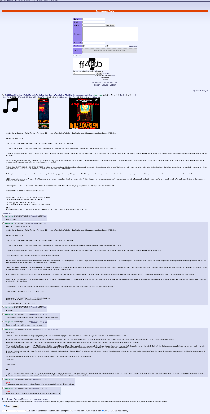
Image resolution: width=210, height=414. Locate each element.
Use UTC (108, 411)
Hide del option (63, 411)
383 (41, 388)
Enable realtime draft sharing (41, 411)
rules (113, 76)
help (34, 0)
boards (11, 0)
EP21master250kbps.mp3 (26, 97)
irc (53, 0)
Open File (6, 97)
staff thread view (39, 402)
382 (41, 379)
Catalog (104, 85)
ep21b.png (95, 97)
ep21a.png (62, 97)
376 (40, 216)
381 (41, 329)
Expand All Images (200, 90)
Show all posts (7, 213)
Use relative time (94, 411)
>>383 (55, 329)
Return (97, 85)
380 (41, 322)
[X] (132, 95)
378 (40, 307)
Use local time (78, 411)
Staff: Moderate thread (110, 82)
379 (41, 314)
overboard (19, 0)
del (135, 95)
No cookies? (107, 73)
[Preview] (123, 95)
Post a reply (27, 399)
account (28, 0)
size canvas (133, 46)
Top (3, 399)
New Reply (110, 25)
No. (127, 95)
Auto (8, 406)
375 (130, 95)
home (4, 0)
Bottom (113, 85)
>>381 (8, 382)
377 (40, 223)
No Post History (121, 411)
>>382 (50, 329)
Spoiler (78, 56)
